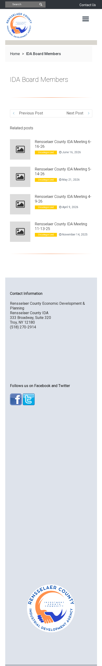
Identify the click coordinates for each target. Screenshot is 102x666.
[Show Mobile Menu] (85, 19)
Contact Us (87, 5)
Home (15, 54)
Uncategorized (46, 152)
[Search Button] (40, 4)
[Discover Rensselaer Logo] (18, 25)
